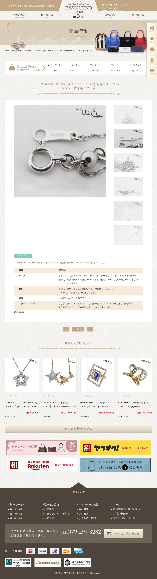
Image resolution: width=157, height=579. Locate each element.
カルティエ (115, 70)
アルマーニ (95, 65)
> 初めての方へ (16, 504)
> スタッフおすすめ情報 (55, 513)
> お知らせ (48, 518)
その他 (135, 70)
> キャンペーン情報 (87, 504)
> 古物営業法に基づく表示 (125, 509)
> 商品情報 (48, 509)
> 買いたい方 (15, 518)
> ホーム (115, 504)
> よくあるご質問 (86, 518)
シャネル (75, 65)
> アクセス (82, 513)
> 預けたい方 (15, 509)
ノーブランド (135, 65)
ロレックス (75, 70)
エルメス (55, 70)
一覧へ (78, 329)
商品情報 (17, 50)
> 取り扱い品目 (50, 504)
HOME (8, 50)
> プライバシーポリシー (124, 518)
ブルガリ (115, 65)
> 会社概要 (82, 509)
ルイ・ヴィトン (55, 65)
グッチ (95, 70)
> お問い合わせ (119, 513)
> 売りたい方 (15, 513)
